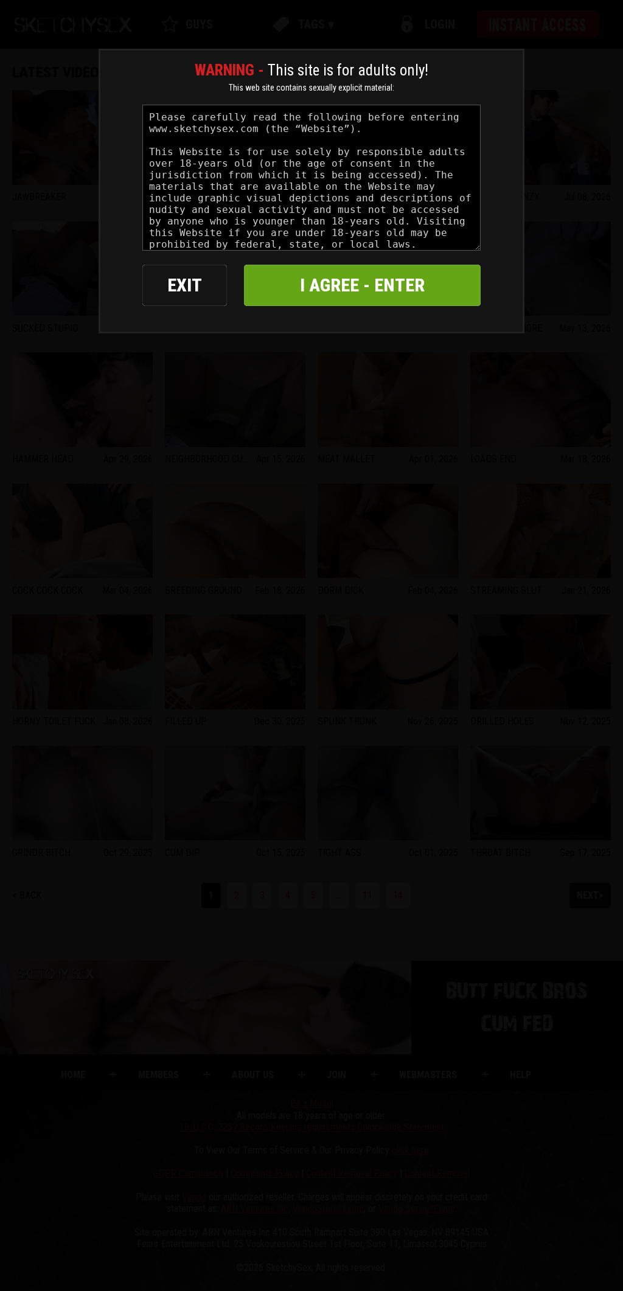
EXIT (184, 285)
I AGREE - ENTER (362, 285)
